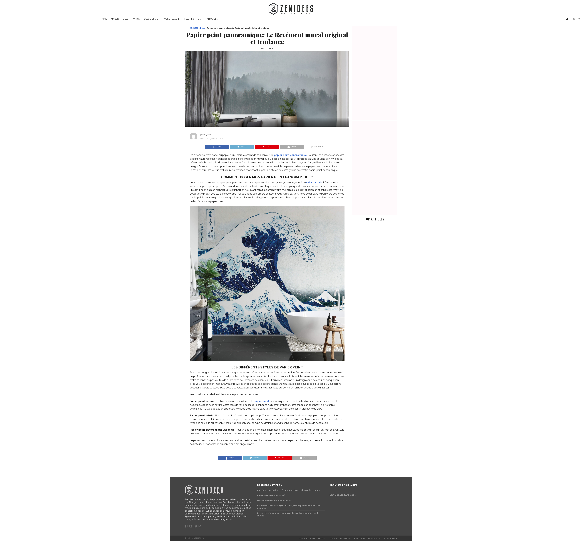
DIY (199, 19)
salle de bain (314, 182)
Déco (126, 19)
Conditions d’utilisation (339, 538)
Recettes (189, 19)
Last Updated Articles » (342, 495)
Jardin (136, 19)
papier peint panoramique (290, 155)
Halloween (212, 19)
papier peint (261, 401)
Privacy (321, 538)
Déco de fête (151, 19)
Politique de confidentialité (367, 538)
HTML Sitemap (390, 538)
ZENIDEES (193, 28)
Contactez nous (307, 538)
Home (104, 19)
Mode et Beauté (171, 19)
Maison (115, 19)
